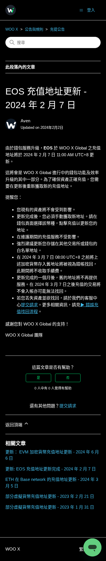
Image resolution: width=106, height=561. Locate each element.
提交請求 (67, 405)
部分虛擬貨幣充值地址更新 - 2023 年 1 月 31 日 (49, 507)
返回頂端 (14, 424)
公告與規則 (34, 29)
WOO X (11, 29)
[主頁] (10, 10)
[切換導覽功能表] (81, 9)
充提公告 (57, 29)
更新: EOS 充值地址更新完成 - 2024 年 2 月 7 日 (50, 468)
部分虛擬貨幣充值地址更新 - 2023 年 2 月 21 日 (49, 496)
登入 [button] (91, 10)
